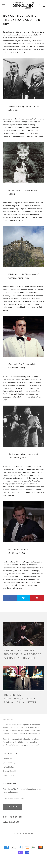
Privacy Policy (8, 775)
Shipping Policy (9, 763)
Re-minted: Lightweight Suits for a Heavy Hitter (20, 699)
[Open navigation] (3, 5)
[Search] (39, 5)
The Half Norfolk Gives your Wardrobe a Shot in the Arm (23, 654)
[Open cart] (44, 5)
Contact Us (7, 759)
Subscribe (12, 807)
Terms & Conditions (10, 771)
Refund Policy (8, 767)
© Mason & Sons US (23, 833)
